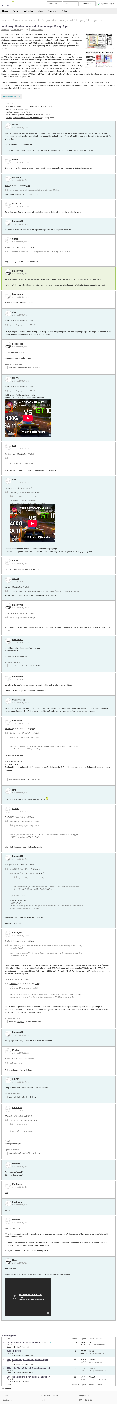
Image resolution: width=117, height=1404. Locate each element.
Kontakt (44, 1400)
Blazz (15, 124)
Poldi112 (16, 203)
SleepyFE (17, 932)
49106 (91, 1351)
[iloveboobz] (8, 296)
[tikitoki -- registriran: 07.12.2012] (8, 240)
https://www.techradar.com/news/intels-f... (21, 144)
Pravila (5, 1395)
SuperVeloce (18, 699)
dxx (14, 312)
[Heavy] (8, 1261)
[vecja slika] (99, 41)
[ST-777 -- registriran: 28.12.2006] (8, 379)
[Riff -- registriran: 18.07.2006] (8, 791)
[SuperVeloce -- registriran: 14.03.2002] (8, 701)
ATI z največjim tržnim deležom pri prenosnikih (24, 117)
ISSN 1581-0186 (85, 1400)
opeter (15, 159)
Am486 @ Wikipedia (13, 923)
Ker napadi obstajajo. (13, 1143)
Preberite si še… (7, 103)
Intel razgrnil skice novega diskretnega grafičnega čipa (34, 26)
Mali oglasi (28, 10)
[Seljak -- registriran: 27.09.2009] (8, 562)
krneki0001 (17, 221)
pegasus (16, 177)
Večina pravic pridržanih (50, 1395)
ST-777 (15, 378)
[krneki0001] (8, 223)
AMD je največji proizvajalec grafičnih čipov (23, 114)
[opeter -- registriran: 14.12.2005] (8, 161)
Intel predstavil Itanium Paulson (18, 109)
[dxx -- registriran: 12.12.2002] (8, 313)
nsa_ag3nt (17, 720)
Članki (40, 10)
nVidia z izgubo (12, 112)
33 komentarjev (9, 96)
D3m (90, 1342)
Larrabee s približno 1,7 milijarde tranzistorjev (28, 1376)
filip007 (15, 1079)
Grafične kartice (37, 29)
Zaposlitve (52, 11)
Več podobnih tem (8, 1388)
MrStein (16, 1050)
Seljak (15, 560)
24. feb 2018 (16, 29)
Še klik (7, 1210)
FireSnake (17, 1107)
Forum (16, 11)
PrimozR (10, 1353)
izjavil (28, 185)
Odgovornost (84, 1395)
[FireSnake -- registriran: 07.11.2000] (8, 1109)
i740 (52, 40)
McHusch (10, 1344)
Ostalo (64, 11)
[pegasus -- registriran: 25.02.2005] (8, 179)
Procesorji (25, 1347)
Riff (14, 789)
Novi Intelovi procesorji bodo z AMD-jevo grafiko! (25, 106)
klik (6, 1192)
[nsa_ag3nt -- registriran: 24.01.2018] (8, 722)
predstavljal (33, 45)
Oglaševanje (7, 1400)
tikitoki (15, 238)
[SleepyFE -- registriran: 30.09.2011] (8, 934)
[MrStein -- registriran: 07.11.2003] (8, 1051)
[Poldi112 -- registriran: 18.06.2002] (8, 205)
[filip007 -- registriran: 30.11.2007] (8, 1080)
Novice (5, 11)
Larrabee (34, 37)
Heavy (15, 1260)
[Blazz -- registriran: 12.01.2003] (8, 126)
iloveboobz (17, 294)
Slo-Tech (4, 34)
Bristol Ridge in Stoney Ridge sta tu (23, 1342)
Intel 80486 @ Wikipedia (14, 761)
